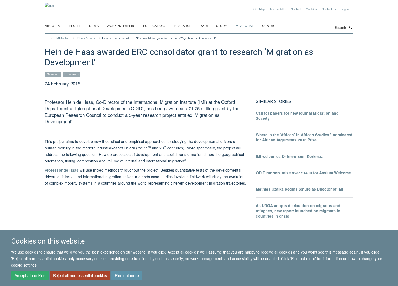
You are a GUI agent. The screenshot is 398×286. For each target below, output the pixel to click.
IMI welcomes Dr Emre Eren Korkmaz (289, 156)
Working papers (121, 26)
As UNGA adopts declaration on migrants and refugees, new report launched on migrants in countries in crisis (298, 211)
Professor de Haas (62, 170)
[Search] (350, 27)
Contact (296, 9)
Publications (155, 26)
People (75, 26)
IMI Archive (244, 26)
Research (183, 26)
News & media (86, 38)
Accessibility (278, 9)
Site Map (259, 9)
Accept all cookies (30, 275)
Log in (345, 9)
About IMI (53, 26)
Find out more (127, 275)
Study (221, 26)
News (94, 26)
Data (204, 26)
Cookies (311, 9)
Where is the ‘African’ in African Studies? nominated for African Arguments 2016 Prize (304, 137)
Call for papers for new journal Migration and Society (297, 115)
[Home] (49, 38)
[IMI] (49, 3)
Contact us (329, 9)
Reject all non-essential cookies (80, 275)
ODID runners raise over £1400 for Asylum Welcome (303, 172)
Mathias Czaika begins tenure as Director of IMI (299, 189)
